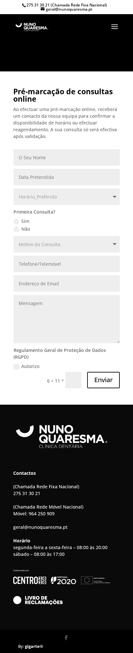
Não (25, 229)
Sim (25, 221)
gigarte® (34, 646)
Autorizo (30, 366)
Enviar (103, 379)
